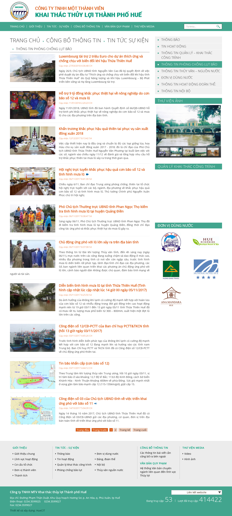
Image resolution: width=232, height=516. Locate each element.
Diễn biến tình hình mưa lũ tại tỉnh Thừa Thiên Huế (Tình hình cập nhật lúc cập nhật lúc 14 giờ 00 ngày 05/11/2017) (103, 287)
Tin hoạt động (173, 46)
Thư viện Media (144, 26)
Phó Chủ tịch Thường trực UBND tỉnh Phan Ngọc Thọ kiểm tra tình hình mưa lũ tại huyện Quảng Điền (103, 209)
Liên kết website (196, 492)
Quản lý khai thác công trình (74, 464)
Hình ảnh (190, 459)
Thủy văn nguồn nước (110, 470)
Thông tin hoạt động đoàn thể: (188, 84)
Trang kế (125, 430)
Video (187, 453)
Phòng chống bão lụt (69, 470)
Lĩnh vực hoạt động (26, 459)
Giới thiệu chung (24, 453)
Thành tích (21, 475)
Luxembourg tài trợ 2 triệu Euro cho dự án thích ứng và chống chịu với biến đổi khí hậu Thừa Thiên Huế (101, 58)
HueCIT (40, 510)
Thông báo (170, 39)
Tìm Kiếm (218, 26)
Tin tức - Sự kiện (58, 26)
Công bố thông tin (87, 26)
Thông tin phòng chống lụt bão (189, 64)
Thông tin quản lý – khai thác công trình (186, 55)
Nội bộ (101, 464)
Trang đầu (83, 430)
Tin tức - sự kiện (67, 447)
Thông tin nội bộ (175, 91)
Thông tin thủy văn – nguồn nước (190, 71)
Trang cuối (140, 430)
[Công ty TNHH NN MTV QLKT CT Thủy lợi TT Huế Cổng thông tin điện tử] (107, 10)
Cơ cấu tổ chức (23, 464)
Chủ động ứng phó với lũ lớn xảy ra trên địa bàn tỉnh (99, 242)
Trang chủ (17, 26)
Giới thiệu (35, 26)
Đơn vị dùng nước (177, 77)
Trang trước (100, 430)
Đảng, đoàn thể (106, 459)
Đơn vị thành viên (25, 470)
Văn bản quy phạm (117, 26)
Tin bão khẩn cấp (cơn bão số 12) (84, 363)
